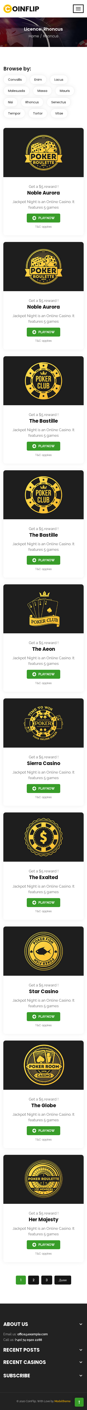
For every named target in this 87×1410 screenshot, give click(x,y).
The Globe (43, 1105)
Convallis (15, 79)
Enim (38, 79)
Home (34, 36)
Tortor (38, 113)
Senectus (58, 102)
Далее (63, 1280)
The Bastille (43, 421)
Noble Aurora (43, 192)
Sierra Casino (43, 763)
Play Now (46, 218)
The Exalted (43, 877)
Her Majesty (43, 1219)
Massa (42, 91)
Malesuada (16, 91)
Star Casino (43, 991)
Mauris (65, 91)
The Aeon (43, 649)
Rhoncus (32, 102)
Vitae (59, 113)
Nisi (10, 102)
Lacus (58, 79)
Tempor (14, 113)
